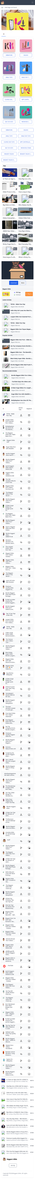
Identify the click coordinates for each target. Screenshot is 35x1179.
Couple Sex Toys (10, 99)
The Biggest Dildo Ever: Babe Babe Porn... (10, 434)
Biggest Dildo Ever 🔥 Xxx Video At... (10, 667)
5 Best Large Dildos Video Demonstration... (10, 634)
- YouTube (10, 965)
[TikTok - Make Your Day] (6, 305)
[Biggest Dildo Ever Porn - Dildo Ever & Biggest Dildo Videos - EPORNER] (6, 341)
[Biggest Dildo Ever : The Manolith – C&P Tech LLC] (6, 353)
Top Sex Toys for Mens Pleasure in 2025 (10, 1027)
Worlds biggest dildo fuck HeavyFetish (10, 701)
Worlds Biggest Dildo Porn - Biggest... (10, 741)
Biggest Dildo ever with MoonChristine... (11, 660)
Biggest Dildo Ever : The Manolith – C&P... (10, 913)
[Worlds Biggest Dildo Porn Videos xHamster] (6, 376)
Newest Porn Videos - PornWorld (9, 1046)
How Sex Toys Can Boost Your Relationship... (10, 906)
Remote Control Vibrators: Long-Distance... (10, 1053)
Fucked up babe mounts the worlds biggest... (10, 601)
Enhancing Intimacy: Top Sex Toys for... (10, 900)
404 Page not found (11, 7)
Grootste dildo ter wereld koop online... (10, 833)
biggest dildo (9, 154)
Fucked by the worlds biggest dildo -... (10, 754)
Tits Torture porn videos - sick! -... (10, 640)
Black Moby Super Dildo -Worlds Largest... (10, 654)
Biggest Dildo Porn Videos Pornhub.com (10, 487)
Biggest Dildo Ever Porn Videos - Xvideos (11, 926)
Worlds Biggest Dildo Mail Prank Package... (10, 594)
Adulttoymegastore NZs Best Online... (10, 774)
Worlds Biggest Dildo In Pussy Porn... (10, 767)
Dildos (26, 55)
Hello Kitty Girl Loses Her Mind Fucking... (10, 873)
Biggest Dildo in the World (17, 307)
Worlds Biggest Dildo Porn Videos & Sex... (10, 1073)
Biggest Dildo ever (11, 441)
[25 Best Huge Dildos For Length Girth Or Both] (6, 389)
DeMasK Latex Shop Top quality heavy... (11, 1033)
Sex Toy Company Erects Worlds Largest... (10, 728)
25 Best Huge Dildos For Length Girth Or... (9, 508)
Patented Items (27, 122)
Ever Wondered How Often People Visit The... (10, 1006)
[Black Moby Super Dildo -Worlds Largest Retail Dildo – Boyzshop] (6, 359)
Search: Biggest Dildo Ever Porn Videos (10, 528)
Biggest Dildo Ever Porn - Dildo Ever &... (11, 568)
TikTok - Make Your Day (17, 304)
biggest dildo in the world (27, 154)
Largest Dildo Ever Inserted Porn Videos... (9, 421)
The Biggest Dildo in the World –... (9, 494)
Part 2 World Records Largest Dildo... (10, 761)
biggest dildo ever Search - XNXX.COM (10, 946)
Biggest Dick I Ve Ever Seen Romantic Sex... (10, 919)
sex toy (13, 1165)
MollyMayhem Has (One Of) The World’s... (9, 427)
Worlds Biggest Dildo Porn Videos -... (10, 647)
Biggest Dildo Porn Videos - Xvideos (10, 554)
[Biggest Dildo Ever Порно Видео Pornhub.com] (6, 330)
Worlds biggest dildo (11, 807)
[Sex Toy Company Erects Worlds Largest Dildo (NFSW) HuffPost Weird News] (6, 347)
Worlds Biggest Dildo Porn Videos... (10, 461)
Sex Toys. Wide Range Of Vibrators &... (10, 794)
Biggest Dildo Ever (15, 313)
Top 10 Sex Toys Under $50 (10, 614)
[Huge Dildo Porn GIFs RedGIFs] (6, 395)
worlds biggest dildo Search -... (10, 454)
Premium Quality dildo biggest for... (9, 587)
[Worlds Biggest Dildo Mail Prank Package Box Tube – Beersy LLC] (6, 366)
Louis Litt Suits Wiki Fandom (10, 581)
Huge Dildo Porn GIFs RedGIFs (11, 447)
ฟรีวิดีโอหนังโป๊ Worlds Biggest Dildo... (10, 953)
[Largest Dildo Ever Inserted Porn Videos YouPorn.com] (6, 318)
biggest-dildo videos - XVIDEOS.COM (10, 474)
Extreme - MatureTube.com (11, 748)
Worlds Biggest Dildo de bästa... (11, 827)
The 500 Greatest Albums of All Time (11, 480)
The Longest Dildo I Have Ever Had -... (9, 548)
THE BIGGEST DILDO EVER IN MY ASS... (10, 695)
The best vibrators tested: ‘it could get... (10, 708)
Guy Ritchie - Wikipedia (10, 674)
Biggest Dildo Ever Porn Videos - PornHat (10, 933)
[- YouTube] (6, 383)
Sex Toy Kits (9, 122)
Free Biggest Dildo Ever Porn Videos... (10, 986)
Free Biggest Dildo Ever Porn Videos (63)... (10, 721)
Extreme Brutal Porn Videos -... (10, 939)
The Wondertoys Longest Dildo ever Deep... (10, 787)
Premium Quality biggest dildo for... (10, 734)
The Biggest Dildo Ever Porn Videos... (10, 853)
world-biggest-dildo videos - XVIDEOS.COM (9, 972)
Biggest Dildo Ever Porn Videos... (10, 561)
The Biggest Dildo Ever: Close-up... (9, 886)
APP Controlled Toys (27, 99)
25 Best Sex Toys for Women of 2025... (10, 814)
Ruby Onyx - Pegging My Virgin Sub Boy (10, 800)
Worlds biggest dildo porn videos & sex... (10, 607)
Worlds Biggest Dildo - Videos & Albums (10, 1040)
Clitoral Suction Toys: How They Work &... (10, 688)
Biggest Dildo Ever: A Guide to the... (10, 880)
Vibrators (9, 55)
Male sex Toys (26, 77)
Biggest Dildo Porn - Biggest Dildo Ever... (10, 1013)
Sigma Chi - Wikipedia (9, 1060)
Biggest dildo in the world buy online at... (10, 959)
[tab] (3, 34)
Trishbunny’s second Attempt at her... (10, 820)
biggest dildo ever (9, 160)
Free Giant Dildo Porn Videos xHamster (10, 714)
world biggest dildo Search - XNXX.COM (10, 467)
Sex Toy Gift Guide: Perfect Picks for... (10, 992)
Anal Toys (9, 77)
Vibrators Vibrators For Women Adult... (10, 541)
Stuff (8, 840)
